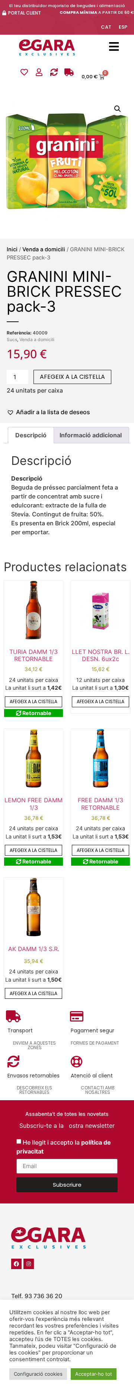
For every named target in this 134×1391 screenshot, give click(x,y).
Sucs (12, 339)
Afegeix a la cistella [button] (33, 701)
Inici (12, 249)
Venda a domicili (43, 249)
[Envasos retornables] (54, 72)
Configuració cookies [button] (38, 1374)
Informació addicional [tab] (91, 435)
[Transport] (69, 72)
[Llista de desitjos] (24, 72)
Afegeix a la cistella (72, 376)
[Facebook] (16, 1264)
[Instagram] (28, 1264)
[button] (117, 109)
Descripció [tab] (31, 435)
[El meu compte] (39, 72)
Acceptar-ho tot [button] (93, 1374)
